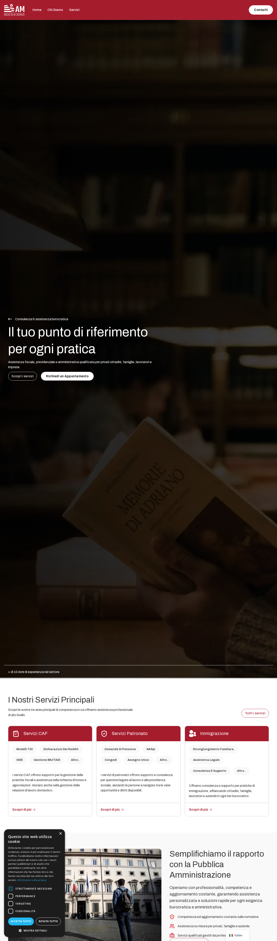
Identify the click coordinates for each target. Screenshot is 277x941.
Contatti (261, 10)
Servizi (74, 10)
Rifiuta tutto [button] (48, 921)
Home (36, 10)
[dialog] (34, 883)
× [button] (60, 833)
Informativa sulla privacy (31, 880)
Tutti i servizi (255, 713)
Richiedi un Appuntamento (67, 376)
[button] (34, 930)
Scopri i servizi (22, 376)
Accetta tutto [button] (21, 921)
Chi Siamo (55, 10)
